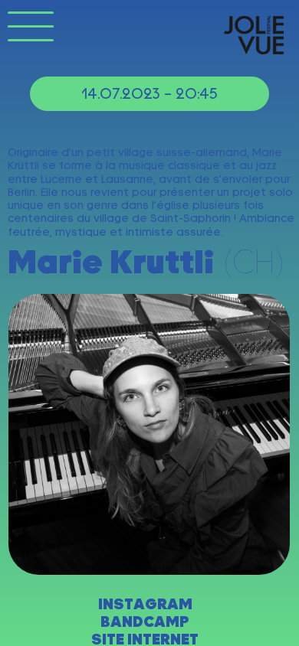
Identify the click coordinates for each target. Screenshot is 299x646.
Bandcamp (144, 622)
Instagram (145, 604)
